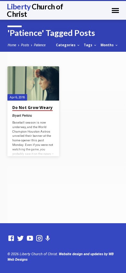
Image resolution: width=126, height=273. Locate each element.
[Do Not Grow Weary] (33, 83)
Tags (88, 45)
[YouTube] (30, 238)
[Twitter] (20, 238)
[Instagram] (39, 238)
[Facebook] (11, 238)
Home (12, 45)
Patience (40, 45)
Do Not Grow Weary (32, 107)
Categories (66, 45)
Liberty (35, 10)
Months (107, 45)
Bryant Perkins (22, 116)
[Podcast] (47, 239)
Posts (25, 45)
